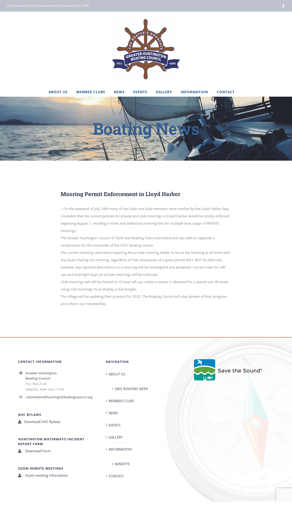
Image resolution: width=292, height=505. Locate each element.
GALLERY (116, 437)
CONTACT (116, 476)
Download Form (37, 451)
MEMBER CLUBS (121, 401)
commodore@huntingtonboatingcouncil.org (59, 397)
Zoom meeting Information (46, 475)
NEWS (113, 413)
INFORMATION (120, 449)
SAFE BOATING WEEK (131, 388)
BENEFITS (122, 464)
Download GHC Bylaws (42, 421)
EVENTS (114, 425)
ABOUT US (117, 374)
